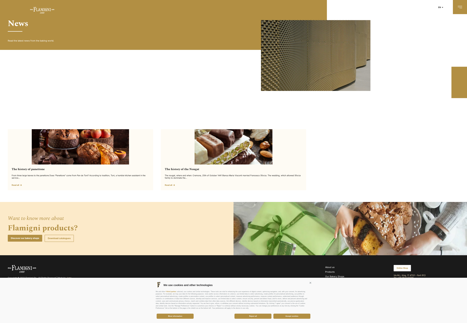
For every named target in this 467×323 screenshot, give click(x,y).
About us (330, 267)
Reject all (253, 316)
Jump (69, 278)
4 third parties (171, 291)
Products (330, 272)
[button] (310, 283)
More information (175, 316)
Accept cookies (291, 316)
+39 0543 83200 (405, 277)
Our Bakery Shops (334, 276)
